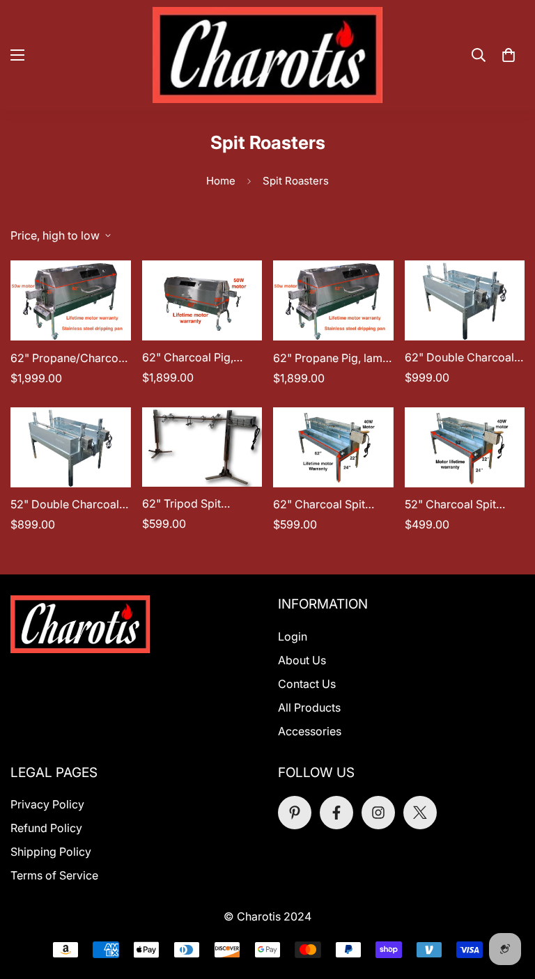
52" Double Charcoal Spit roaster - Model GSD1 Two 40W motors (64, 504)
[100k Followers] (378, 812)
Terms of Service (54, 875)
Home (220, 180)
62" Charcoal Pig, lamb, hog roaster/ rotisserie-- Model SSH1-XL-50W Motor (195, 358)
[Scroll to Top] (508, 903)
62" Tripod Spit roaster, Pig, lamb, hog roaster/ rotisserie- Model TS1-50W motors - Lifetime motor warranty (200, 504)
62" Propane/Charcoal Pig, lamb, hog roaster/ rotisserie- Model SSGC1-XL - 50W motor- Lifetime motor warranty (68, 358)
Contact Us (307, 684)
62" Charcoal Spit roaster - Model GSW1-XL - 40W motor (332, 504)
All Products (309, 707)
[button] (509, 55)
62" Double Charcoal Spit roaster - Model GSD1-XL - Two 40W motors (459, 358)
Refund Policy (46, 828)
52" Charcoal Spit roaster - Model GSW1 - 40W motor (461, 504)
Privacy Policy (47, 804)
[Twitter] (420, 812)
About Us (302, 660)
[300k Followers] (336, 812)
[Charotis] (267, 55)
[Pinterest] (294, 812)
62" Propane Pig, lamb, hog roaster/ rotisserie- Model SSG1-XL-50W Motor (332, 358)
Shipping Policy (50, 852)
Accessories (309, 731)
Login (292, 636)
